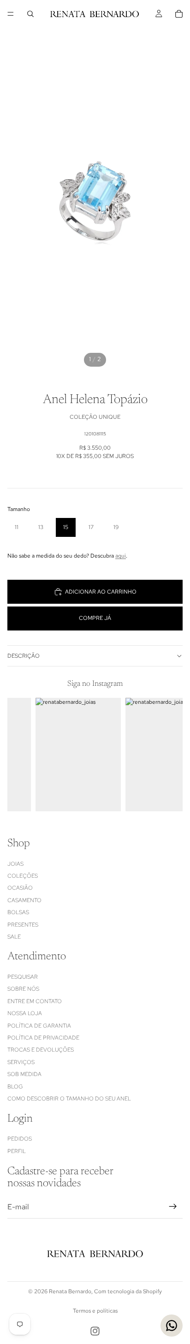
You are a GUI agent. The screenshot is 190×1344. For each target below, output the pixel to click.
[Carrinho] (179, 14)
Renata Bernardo (70, 1291)
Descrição (23, 656)
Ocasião (20, 888)
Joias (15, 863)
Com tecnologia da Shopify (128, 1291)
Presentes (22, 924)
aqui (120, 555)
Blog (15, 1086)
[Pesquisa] (30, 14)
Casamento (24, 900)
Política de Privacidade (43, 1037)
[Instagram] (95, 1331)
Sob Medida (24, 1074)
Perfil (16, 1150)
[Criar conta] (173, 1206)
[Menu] (10, 13)
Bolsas (18, 912)
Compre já (95, 618)
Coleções (22, 876)
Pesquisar (22, 977)
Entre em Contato (34, 1001)
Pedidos (19, 1138)
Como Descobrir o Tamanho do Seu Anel (69, 1098)
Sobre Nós (23, 989)
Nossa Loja (24, 1013)
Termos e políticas (95, 1310)
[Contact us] (171, 1325)
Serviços (21, 1062)
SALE (14, 936)
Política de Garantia (39, 1025)
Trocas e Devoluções (40, 1049)
